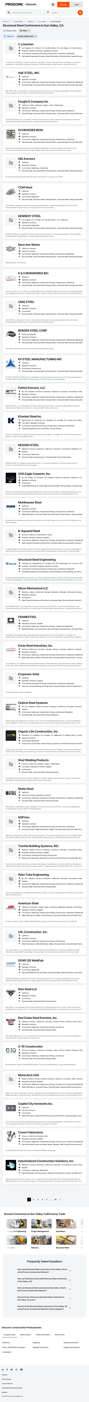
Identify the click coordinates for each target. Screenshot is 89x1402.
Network (31, 4)
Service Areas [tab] (60, 1335)
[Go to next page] (60, 1199)
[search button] (80, 12)
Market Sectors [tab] (25, 1335)
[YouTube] (21, 1370)
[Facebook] (7, 1370)
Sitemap (4, 1392)
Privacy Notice (6, 1379)
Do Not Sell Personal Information (12, 1388)
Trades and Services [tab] (43, 1335)
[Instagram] (16, 1370)
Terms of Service (7, 1383)
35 (55, 1199)
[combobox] (64, 13)
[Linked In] (3, 1370)
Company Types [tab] (9, 1335)
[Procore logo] (14, 4)
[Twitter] (12, 1370)
